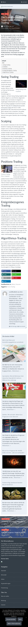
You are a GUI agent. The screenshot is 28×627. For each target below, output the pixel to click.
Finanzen (6, 13)
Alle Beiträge (13, 326)
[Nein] (26, 617)
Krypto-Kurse (4, 555)
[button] (6, 271)
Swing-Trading (6, 65)
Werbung (3, 600)
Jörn (5, 26)
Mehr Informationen (14, 623)
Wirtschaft (3, 575)
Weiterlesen (16, 371)
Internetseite (21, 326)
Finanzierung (4, 588)
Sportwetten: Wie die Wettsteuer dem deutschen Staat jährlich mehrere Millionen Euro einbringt (13, 378)
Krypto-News (21, 555)
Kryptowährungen (5, 583)
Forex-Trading (11, 287)
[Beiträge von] (2, 26)
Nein (20, 619)
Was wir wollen (5, 596)
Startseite (3, 570)
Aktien (2, 13)
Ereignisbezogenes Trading (10, 70)
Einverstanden (10, 619)
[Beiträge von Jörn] (4, 294)
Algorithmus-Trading (8, 72)
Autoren (3, 605)
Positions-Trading (7, 68)
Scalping (5, 66)
